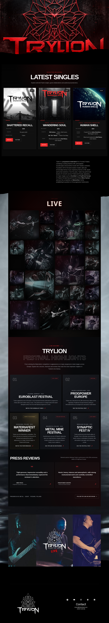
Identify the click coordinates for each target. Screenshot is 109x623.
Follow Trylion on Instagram (87, 496)
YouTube (17, 139)
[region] (54, 28)
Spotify (9, 139)
